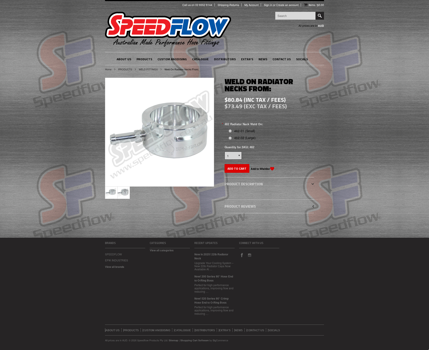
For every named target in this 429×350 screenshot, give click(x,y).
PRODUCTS (125, 69)
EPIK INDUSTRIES (116, 260)
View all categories (162, 250)
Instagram (249, 255)
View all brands (114, 267)
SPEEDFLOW (113, 254)
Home (108, 69)
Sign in (268, 4)
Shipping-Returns (228, 4)
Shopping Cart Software (194, 340)
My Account (251, 4)
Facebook (241, 255)
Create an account (287, 4)
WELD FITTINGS (148, 69)
